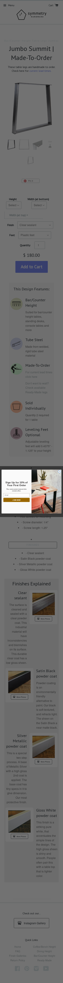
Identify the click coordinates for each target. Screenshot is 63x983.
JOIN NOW (16, 500)
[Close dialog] (59, 471)
